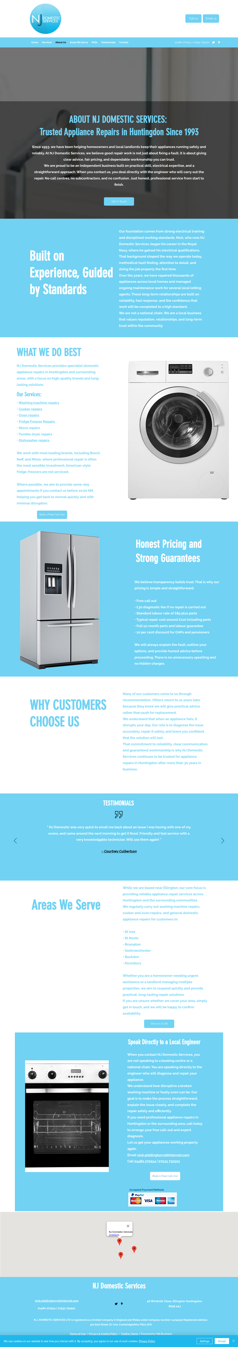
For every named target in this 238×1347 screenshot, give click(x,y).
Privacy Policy (147, 1341)
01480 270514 (145, 1161)
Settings (204, 1341)
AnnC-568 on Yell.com (137, 847)
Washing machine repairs (39, 403)
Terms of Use (78, 1333)
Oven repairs (29, 415)
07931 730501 (169, 1161)
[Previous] (15, 841)
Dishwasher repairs (34, 440)
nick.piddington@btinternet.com (163, 1155)
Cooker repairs (30, 409)
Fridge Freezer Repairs (37, 421)
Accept (222, 1341)
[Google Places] (219, 42)
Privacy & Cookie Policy (103, 1333)
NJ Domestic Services (119, 1285)
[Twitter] (213, 42)
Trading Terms (129, 1333)
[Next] (222, 841)
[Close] (233, 1341)
